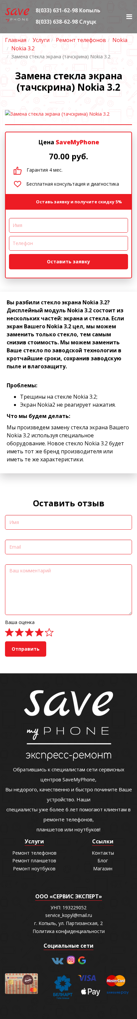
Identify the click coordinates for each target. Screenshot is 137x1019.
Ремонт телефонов (81, 40)
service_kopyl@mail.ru (68, 915)
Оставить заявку (68, 261)
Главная (15, 40)
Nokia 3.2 (23, 48)
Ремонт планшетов (34, 860)
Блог (102, 860)
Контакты (103, 853)
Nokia (119, 40)
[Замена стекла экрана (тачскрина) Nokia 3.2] (68, 114)
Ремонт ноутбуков (34, 868)
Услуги (41, 40)
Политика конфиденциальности (69, 931)
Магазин (102, 868)
